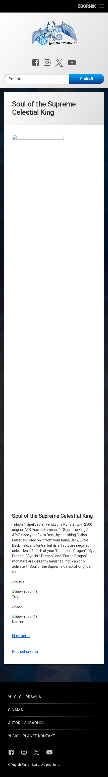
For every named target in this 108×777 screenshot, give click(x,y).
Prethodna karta (25, 652)
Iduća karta (21, 636)
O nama (15, 710)
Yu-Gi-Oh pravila (24, 697)
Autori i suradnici (26, 723)
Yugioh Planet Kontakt (31, 736)
